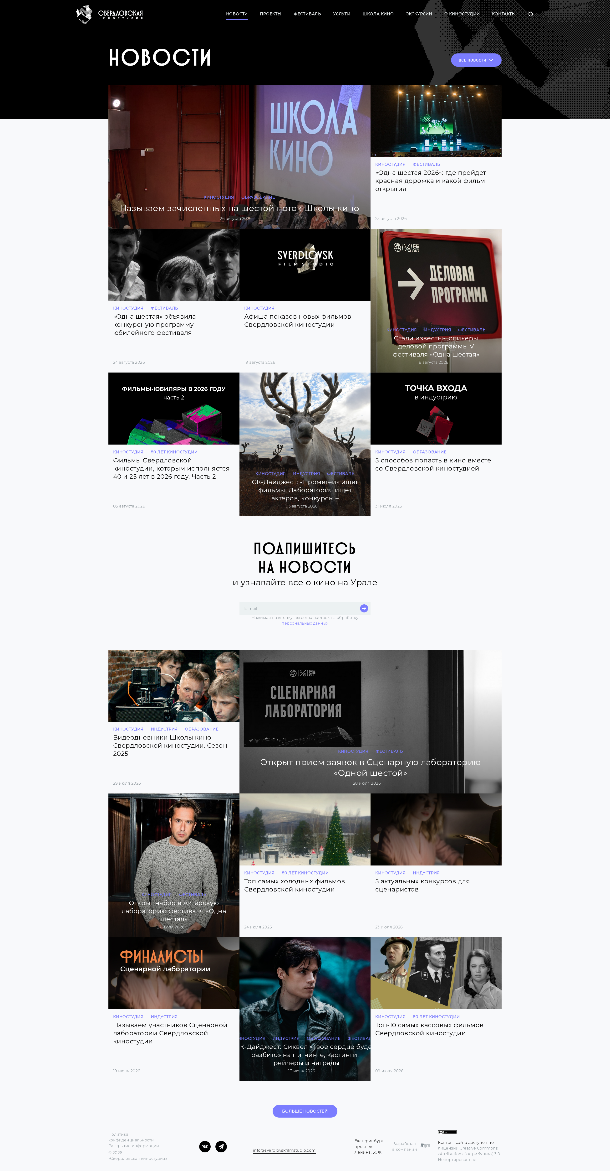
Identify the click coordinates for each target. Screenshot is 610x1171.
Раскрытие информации (133, 1146)
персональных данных (305, 623)
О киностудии (462, 14)
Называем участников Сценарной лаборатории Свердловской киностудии (170, 1033)
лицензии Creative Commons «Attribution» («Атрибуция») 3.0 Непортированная (469, 1154)
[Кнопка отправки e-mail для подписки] (364, 608)
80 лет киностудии (174, 452)
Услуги (342, 14)
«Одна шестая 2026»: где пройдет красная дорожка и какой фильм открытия (430, 181)
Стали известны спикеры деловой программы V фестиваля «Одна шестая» (436, 346)
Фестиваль (307, 14)
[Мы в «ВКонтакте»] (205, 1146)
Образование (258, 197)
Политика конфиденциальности (131, 1137)
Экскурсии (419, 14)
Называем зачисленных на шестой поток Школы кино (239, 208)
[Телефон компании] (254, 1144)
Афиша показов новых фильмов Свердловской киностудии (297, 320)
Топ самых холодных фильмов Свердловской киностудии (294, 885)
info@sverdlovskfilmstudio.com (284, 1150)
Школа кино (378, 14)
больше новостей (305, 1111)
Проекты (271, 14)
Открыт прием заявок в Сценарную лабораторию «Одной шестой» (370, 767)
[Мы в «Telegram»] (221, 1146)
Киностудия (219, 197)
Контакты (504, 14)
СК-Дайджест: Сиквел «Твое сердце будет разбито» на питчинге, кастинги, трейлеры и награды (305, 1055)
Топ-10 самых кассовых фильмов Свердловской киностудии (429, 1029)
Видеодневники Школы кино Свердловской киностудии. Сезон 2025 (170, 745)
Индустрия (437, 330)
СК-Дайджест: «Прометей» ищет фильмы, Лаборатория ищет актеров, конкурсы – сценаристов (305, 490)
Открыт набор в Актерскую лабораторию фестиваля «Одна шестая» (174, 911)
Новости (237, 14)
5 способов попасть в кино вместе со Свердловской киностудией (433, 464)
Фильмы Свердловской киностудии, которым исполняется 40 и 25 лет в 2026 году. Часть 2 (171, 468)
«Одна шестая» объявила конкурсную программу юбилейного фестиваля (154, 325)
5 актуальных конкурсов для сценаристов (422, 885)
